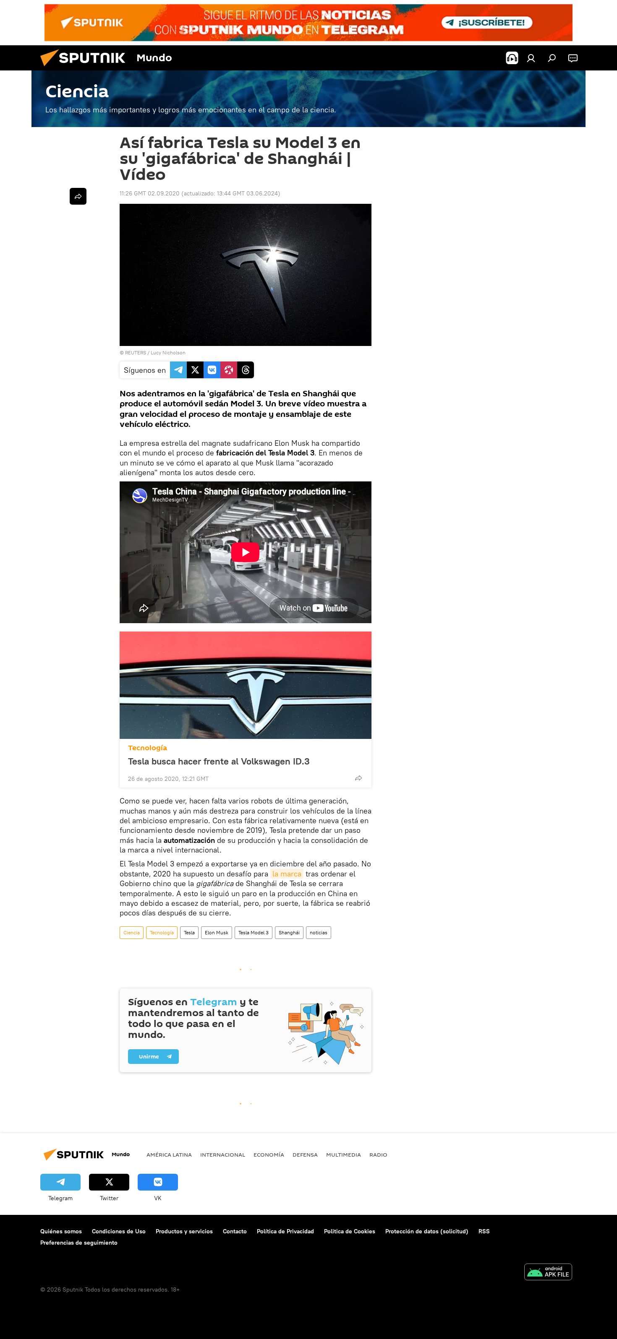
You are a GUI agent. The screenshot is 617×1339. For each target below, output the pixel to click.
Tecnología (147, 748)
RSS (484, 1231)
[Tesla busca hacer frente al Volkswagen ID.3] (245, 685)
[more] (358, 778)
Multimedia (343, 1154)
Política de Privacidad (285, 1231)
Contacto (235, 1231)
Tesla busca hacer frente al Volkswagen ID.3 (219, 761)
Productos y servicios (184, 1231)
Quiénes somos (61, 1231)
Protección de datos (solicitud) (426, 1231)
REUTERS (135, 352)
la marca (286, 874)
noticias (318, 932)
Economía (269, 1154)
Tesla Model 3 (253, 932)
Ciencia (131, 932)
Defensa (305, 1154)
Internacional (222, 1154)
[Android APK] (548, 1273)
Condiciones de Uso (119, 1231)
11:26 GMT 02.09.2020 (150, 193)
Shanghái (289, 932)
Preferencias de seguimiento (79, 1242)
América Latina (169, 1154)
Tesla (189, 932)
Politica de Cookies (349, 1231)
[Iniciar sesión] (531, 57)
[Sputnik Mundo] (86, 68)
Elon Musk (216, 932)
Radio (378, 1154)
